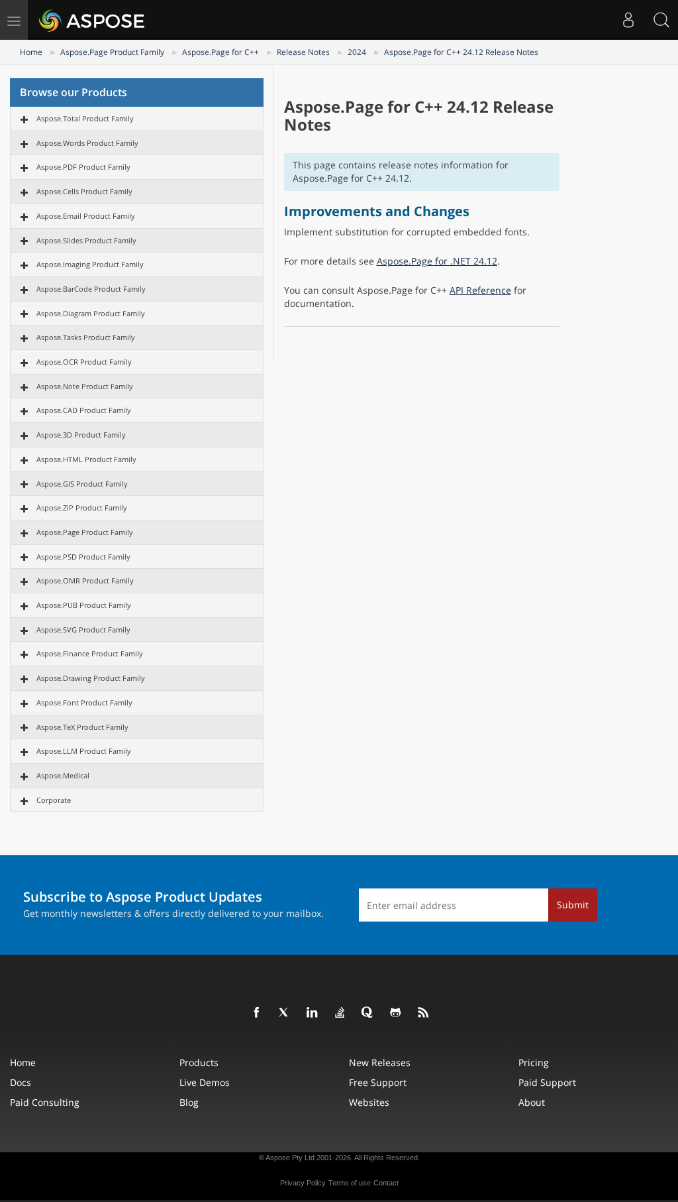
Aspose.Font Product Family (84, 702)
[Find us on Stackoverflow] (340, 1013)
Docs (20, 1082)
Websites (369, 1102)
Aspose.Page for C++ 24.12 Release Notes (461, 52)
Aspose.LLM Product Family (83, 751)
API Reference (480, 290)
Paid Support (547, 1082)
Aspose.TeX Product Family (82, 727)
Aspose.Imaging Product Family (90, 264)
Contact (386, 1183)
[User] (628, 20)
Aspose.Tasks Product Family (85, 337)
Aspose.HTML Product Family (86, 459)
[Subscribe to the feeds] (423, 1013)
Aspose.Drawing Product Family (90, 678)
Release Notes (303, 52)
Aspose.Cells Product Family (84, 191)
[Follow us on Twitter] (284, 1013)
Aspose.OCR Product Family (84, 362)
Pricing (533, 1062)
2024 (357, 52)
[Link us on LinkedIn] (312, 1013)
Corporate (53, 800)
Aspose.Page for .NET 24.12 (437, 261)
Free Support (378, 1082)
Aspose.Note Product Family (84, 386)
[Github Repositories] (396, 1013)
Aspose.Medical (62, 775)
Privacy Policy (303, 1183)
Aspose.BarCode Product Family (91, 289)
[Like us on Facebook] (257, 1013)
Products (198, 1062)
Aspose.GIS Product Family (82, 484)
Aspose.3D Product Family (81, 435)
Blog (189, 1102)
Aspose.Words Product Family (87, 143)
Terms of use (349, 1183)
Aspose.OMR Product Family (85, 580)
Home (31, 52)
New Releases (380, 1062)
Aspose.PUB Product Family (83, 605)
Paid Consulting (44, 1102)
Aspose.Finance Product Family (89, 653)
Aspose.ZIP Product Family (81, 507)
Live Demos (204, 1082)
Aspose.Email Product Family (85, 216)
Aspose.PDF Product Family (83, 167)
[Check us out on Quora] (368, 1013)
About (531, 1102)
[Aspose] (92, 19)
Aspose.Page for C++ (220, 52)
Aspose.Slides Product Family (86, 240)
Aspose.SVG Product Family (83, 629)
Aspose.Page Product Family (112, 52)
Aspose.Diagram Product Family (90, 313)
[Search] (661, 20)
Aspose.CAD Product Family (83, 410)
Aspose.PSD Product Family (83, 557)
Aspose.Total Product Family (85, 118)
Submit (573, 904)
